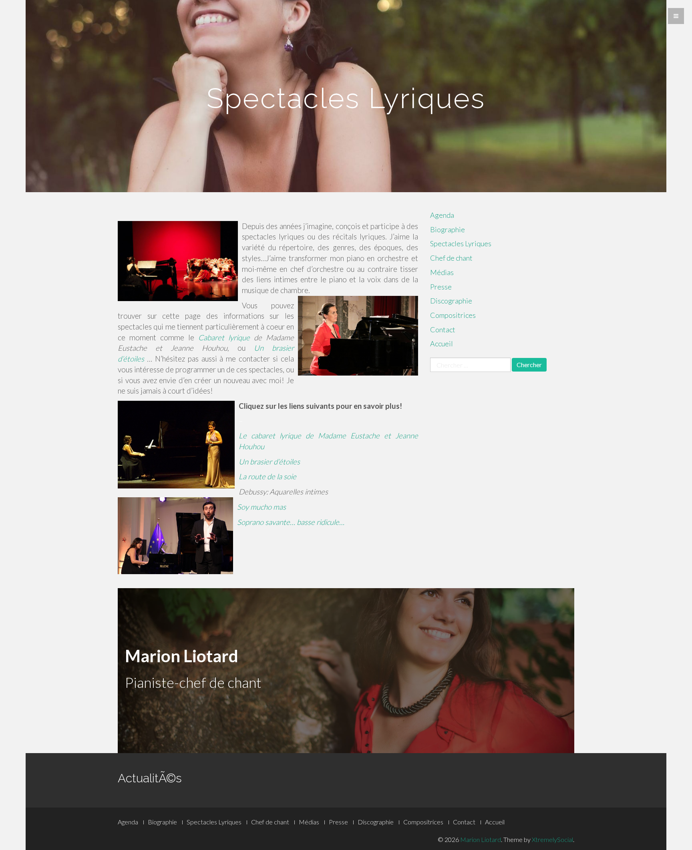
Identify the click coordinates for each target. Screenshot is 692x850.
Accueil (441, 343)
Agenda (442, 215)
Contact (442, 329)
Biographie (447, 229)
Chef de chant (451, 257)
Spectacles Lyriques (460, 243)
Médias (442, 272)
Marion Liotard (480, 839)
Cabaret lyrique (224, 337)
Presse (441, 286)
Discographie (451, 300)
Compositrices (453, 315)
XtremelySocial (552, 839)
